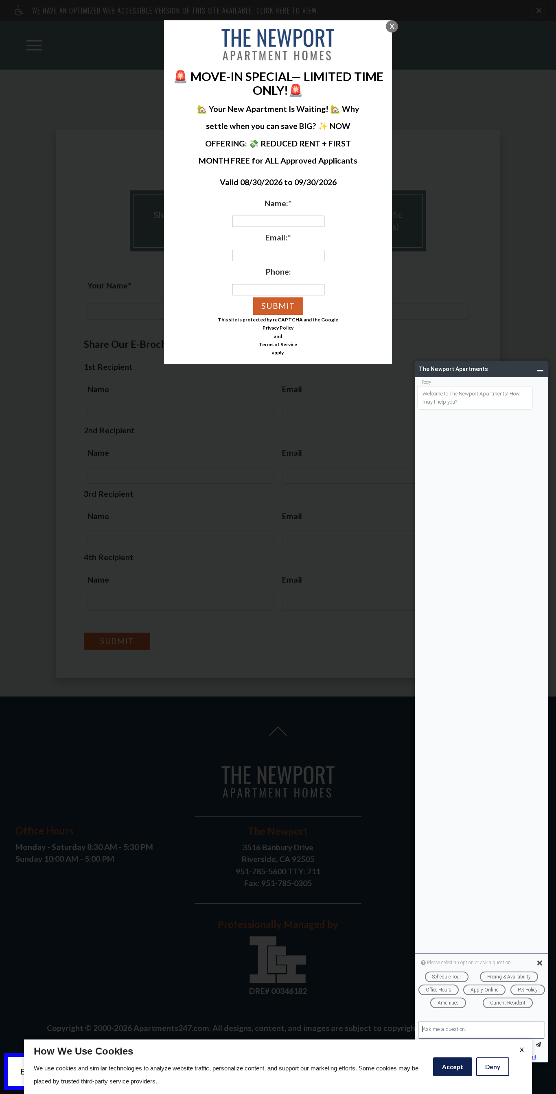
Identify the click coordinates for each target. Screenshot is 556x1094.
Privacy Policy (278, 328)
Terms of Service (278, 344)
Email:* (278, 237)
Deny (492, 1066)
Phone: (278, 271)
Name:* (278, 203)
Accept (452, 1066)
